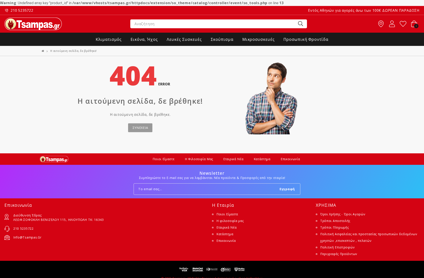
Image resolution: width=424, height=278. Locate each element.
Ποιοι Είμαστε (163, 159)
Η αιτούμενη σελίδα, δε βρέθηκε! (73, 51)
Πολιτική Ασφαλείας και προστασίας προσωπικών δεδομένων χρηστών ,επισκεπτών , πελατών (368, 237)
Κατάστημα (262, 159)
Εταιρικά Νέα (233, 159)
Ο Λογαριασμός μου (392, 23)
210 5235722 (22, 10)
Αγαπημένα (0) (403, 23)
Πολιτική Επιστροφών (337, 247)
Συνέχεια (140, 128)
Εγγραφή (287, 189)
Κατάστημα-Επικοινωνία (381, 23)
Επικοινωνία (290, 159)
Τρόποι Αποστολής (335, 221)
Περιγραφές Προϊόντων (338, 254)
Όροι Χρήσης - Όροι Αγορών (342, 214)
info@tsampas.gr (27, 237)
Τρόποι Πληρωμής (334, 227)
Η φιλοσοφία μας (199, 159)
